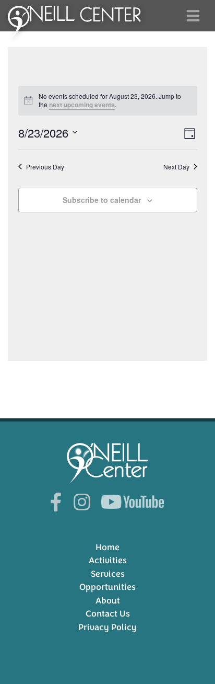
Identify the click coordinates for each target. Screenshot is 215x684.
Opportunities (107, 587)
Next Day (176, 167)
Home (107, 547)
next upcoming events (82, 104)
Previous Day (45, 167)
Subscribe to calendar (102, 200)
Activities (108, 560)
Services (108, 574)
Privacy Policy (107, 627)
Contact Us (108, 614)
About (107, 601)
